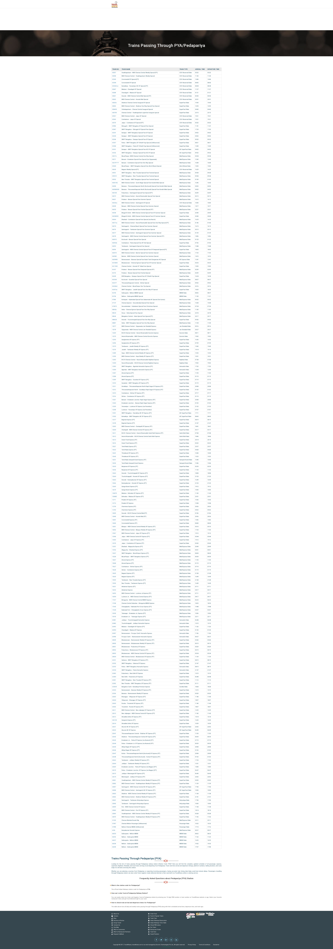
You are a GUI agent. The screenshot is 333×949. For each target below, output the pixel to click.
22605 (114, 703)
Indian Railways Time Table (157, 922)
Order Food (153, 913)
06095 (114, 246)
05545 (114, 166)
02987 (114, 129)
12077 (114, 326)
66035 (114, 833)
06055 (114, 209)
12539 (114, 406)
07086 (114, 299)
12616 (114, 443)
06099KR (115, 259)
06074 (114, 226)
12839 (114, 513)
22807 (114, 787)
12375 (114, 346)
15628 (114, 570)
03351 (114, 149)
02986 (114, 126)
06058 (114, 213)
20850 (114, 643)
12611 (114, 433)
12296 (114, 343)
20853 (114, 653)
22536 (114, 693)
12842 (114, 523)
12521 (114, 400)
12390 (114, 356)
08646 (114, 316)
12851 (114, 526)
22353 (114, 666)
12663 (114, 473)
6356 (113, 830)
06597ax (114, 289)
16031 (114, 586)
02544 (114, 82)
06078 (114, 236)
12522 (114, 403)
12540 (114, 410)
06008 (114, 186)
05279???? (115, 163)
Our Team (152, 927)
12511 (114, 386)
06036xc (114, 203)
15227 (114, 553)
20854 (114, 656)
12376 (114, 349)
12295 (114, 339)
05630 (114, 169)
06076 (114, 229)
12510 (114, 383)
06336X (114, 279)
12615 (114, 440)
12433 (114, 359)
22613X (114, 720)
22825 (114, 793)
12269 (114, 333)
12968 (114, 536)
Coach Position (154, 934)
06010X (114, 193)
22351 (114, 660)
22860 (114, 810)
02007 (114, 72)
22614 (114, 723)
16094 (114, 596)
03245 (114, 136)
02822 (114, 99)
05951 (114, 173)
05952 (114, 179)
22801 (114, 780)
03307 (114, 143)
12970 (114, 543)
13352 (114, 550)
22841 (114, 800)
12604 (114, 430)
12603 (114, 426)
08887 (114, 323)
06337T (114, 283)
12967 (114, 533)
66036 (114, 837)
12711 (114, 500)
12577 (114, 420)
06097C (114, 253)
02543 (114, 79)
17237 (114, 600)
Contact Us (116, 925)
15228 (114, 556)
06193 (114, 273)
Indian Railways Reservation (158, 920)
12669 (114, 486)
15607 (114, 560)
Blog (114, 918)
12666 (114, 483)
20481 (114, 620)
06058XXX (115, 216)
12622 (114, 450)
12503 (114, 366)
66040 (114, 847)
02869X (114, 109)
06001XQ (115, 183)
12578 (114, 423)
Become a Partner (118, 920)
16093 (114, 593)
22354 (114, 670)
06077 (114, 233)
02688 (114, 92)
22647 (114, 753)
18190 (114, 616)
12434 (114, 363)
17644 (114, 610)
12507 (114, 373)
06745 (114, 293)
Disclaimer (216, 944)
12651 (114, 460)
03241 (114, 133)
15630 (114, 576)
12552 (114, 416)
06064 (114, 219)
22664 (114, 763)
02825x (114, 102)
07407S (114, 306)
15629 (114, 573)
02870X (114, 112)
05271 (114, 159)
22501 (114, 680)
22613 (114, 717)
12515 (114, 393)
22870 (114, 817)
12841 (114, 520)
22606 (114, 707)
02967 (114, 116)
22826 (114, 797)
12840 (114, 516)
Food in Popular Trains (156, 916)
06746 (114, 296)
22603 (114, 697)
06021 (114, 199)
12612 (114, 436)
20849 (114, 640)
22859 (114, 807)
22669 (114, 767)
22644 (114, 743)
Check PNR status (155, 925)
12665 (114, 480)
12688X (114, 496)
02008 (114, 76)
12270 (114, 336)
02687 (114, 89)
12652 (114, 463)
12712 (114, 503)
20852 (114, 650)
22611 (114, 710)
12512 (114, 389)
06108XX (115, 263)
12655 (114, 466)
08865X (114, 319)
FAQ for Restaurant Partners (121, 931)
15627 (114, 566)
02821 (114, 96)
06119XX (115, 266)
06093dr (114, 243)
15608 (114, 563)
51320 (114, 820)
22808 (114, 790)
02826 (114, 106)
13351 (114, 546)
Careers (115, 916)
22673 (114, 773)
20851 (114, 646)
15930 (114, 583)
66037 (114, 840)
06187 (114, 269)
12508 (114, 376)
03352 (114, 153)
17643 (114, 606)
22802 (114, 783)
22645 (114, 747)
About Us (116, 913)
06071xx (114, 223)
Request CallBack (118, 934)
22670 (114, 770)
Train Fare (152, 931)
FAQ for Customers (119, 929)
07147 (114, 303)
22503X (114, 687)
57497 (114, 823)
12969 (114, 540)
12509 (114, 379)
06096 (114, 249)
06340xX (114, 286)
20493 (114, 626)
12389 (114, 353)
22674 (114, 777)
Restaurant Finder (155, 929)
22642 (114, 737)
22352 (114, 663)
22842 (114, 803)
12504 (114, 369)
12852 (114, 530)
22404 (114, 677)
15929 (114, 580)
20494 (114, 630)
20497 (114, 633)
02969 (114, 119)
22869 (114, 813)
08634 (114, 313)
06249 (114, 276)
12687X (114, 493)
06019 (114, 196)
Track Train (153, 918)
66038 (114, 843)
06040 (114, 206)
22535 (114, 690)
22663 (114, 760)
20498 (114, 637)
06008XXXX (115, 189)
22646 (114, 750)
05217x (114, 156)
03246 (114, 139)
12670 (114, 490)
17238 (114, 603)
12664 (114, 476)
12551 (114, 413)
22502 (114, 683)
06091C (114, 239)
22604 (114, 700)
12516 (114, 396)
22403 (114, 673)
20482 (114, 623)
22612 (114, 713)
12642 (114, 456)
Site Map (116, 927)
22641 (114, 733)
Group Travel (117, 922)
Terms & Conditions (204, 944)
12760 (114, 510)
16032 (114, 590)
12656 (114, 470)
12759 (114, 506)
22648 (114, 757)
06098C (114, 256)
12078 (114, 329)
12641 (114, 453)
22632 (114, 730)
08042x (114, 309)
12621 (114, 446)
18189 (114, 613)
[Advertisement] (52, 12)
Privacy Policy (192, 944)
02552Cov (115, 86)
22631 (114, 727)
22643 (114, 740)
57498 (114, 827)
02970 (114, 123)
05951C (114, 176)
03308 (114, 146)
